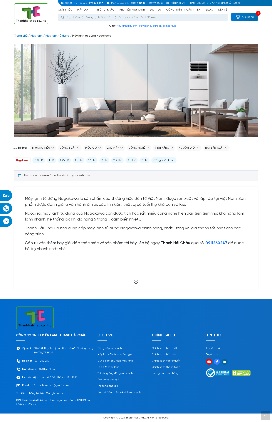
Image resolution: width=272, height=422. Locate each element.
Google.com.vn (55, 393)
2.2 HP (117, 160)
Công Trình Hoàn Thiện (183, 10)
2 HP (104, 160)
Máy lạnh (83, 10)
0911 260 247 (96, 3)
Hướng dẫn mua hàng (165, 373)
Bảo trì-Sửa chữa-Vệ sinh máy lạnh (119, 392)
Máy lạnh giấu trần (127, 26)
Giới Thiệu (65, 10)
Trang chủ (21, 35)
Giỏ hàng (247, 17)
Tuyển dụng (213, 354)
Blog (209, 10)
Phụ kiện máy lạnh (132, 10)
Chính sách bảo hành (165, 354)
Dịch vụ (155, 10)
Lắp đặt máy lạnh (108, 367)
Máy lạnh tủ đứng (149, 26)
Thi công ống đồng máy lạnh (115, 373)
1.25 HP (64, 160)
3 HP (144, 160)
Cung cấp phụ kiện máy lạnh (115, 361)
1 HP (51, 160)
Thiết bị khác (105, 10)
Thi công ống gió (108, 386)
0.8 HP (38, 160)
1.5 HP (78, 160)
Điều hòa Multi (168, 26)
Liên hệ (223, 10)
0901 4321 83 (138, 3)
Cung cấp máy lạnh (110, 348)
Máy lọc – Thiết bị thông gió (115, 354)
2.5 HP (131, 160)
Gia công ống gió (108, 379)
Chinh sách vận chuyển (166, 361)
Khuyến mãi (213, 348)
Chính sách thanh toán (166, 367)
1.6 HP (91, 160)
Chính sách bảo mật (164, 348)
